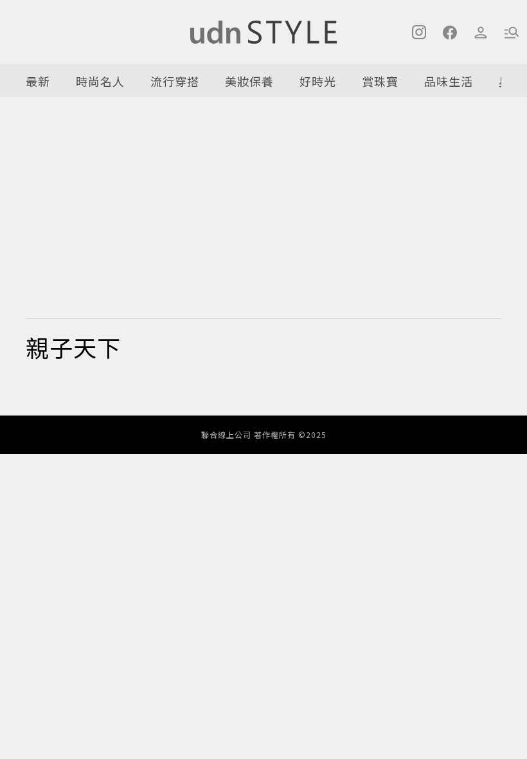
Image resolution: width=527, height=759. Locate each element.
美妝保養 (249, 81)
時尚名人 (100, 81)
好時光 (317, 81)
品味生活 (448, 81)
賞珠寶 (380, 81)
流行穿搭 (174, 81)
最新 (38, 81)
